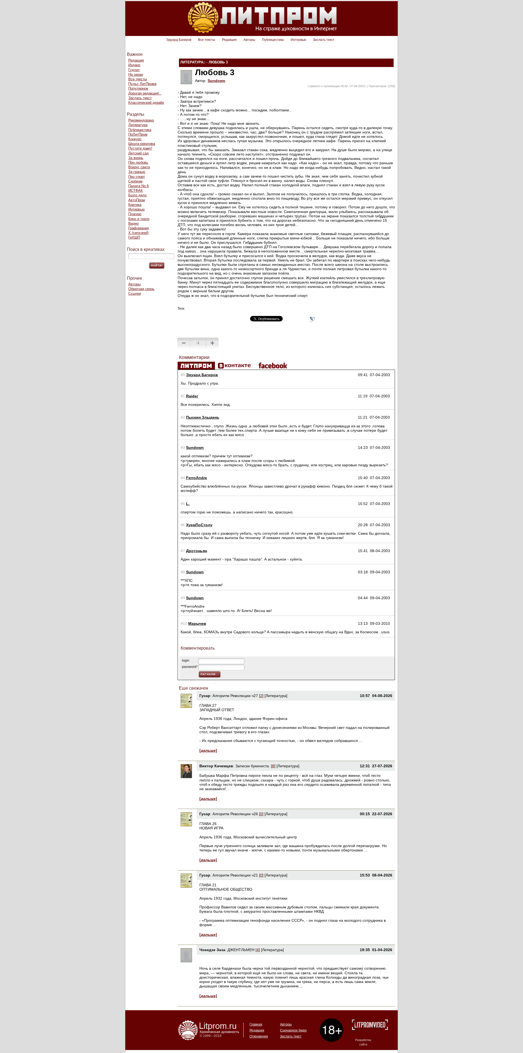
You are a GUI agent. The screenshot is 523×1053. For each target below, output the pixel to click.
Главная (256, 1024)
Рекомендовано (141, 120)
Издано (134, 65)
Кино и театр (138, 219)
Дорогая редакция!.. (144, 93)
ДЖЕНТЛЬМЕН (240, 950)
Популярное (138, 88)
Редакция (229, 40)
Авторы (249, 40)
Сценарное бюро (293, 1030)
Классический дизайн (146, 103)
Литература (137, 125)
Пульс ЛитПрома (142, 84)
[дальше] (208, 750)
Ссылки (134, 293)
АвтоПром (136, 200)
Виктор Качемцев (216, 766)
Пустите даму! (140, 148)
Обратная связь (141, 289)
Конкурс (135, 139)
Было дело (137, 195)
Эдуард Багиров (178, 40)
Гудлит (134, 70)
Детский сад (138, 153)
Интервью (298, 40)
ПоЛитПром (137, 134)
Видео (133, 223)
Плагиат (135, 214)
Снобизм (135, 181)
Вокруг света (139, 167)
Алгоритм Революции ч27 (235, 695)
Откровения (259, 1036)
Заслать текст (324, 40)
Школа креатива (141, 144)
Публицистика (273, 40)
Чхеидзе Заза (212, 950)
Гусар (204, 695)
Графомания (138, 228)
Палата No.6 (138, 186)
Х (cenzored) (138, 233)
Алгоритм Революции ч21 (235, 875)
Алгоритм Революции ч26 (235, 814)
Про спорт (136, 177)
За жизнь (135, 158)
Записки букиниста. (253, 766)
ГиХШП (134, 237)
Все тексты (206, 40)
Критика (134, 205)
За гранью (136, 172)
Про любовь (138, 162)
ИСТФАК (135, 190)
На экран (135, 74)
